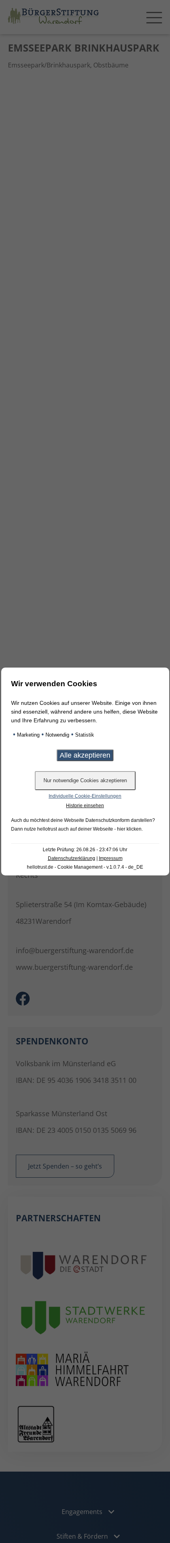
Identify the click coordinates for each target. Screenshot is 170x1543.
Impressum (111, 858)
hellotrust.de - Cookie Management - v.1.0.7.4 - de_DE (85, 867)
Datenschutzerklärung (71, 858)
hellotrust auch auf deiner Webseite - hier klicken (89, 829)
